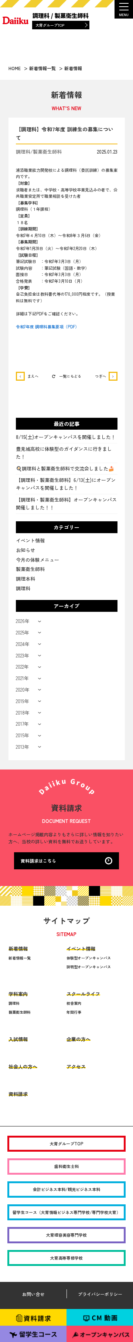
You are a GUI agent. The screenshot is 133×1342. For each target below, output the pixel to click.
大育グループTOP (49, 25)
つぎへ (100, 376)
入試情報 (18, 1039)
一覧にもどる (70, 376)
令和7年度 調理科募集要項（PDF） (47, 326)
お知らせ (25, 550)
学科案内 (18, 993)
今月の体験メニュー (37, 559)
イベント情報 (30, 540)
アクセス (76, 1066)
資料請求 (18, 1093)
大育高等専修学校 (66, 1258)
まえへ (32, 376)
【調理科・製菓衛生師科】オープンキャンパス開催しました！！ (66, 503)
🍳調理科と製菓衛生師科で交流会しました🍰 (65, 468)
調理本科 (25, 578)
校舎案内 (73, 1003)
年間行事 (73, 1012)
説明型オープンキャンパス (88, 966)
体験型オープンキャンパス (88, 958)
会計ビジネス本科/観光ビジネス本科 (66, 1189)
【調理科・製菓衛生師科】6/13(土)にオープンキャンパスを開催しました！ (66, 483)
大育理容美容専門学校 (66, 1235)
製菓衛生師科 (30, 568)
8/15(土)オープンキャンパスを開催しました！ (66, 436)
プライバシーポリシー (100, 1294)
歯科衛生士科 (66, 1166)
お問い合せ (33, 1294)
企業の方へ (78, 1039)
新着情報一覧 (19, 958)
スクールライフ (83, 993)
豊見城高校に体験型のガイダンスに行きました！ (64, 452)
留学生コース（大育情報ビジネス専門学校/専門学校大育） (66, 1212)
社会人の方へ (22, 1066)
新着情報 (18, 948)
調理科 (23, 588)
